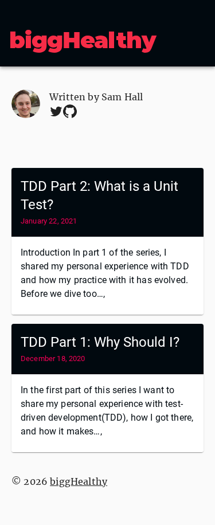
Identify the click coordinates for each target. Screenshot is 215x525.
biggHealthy (82, 40)
